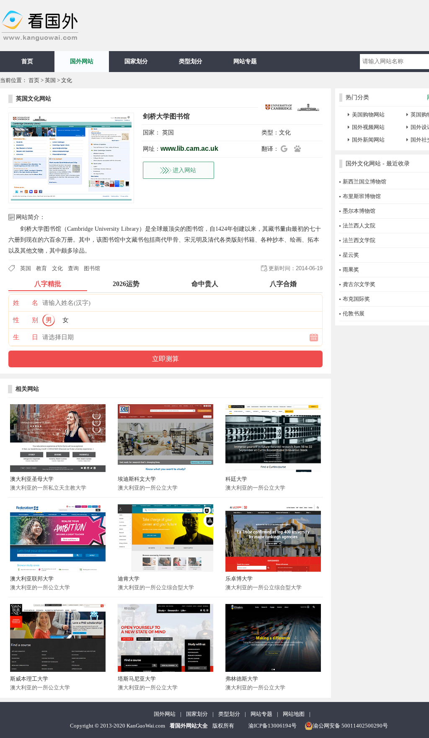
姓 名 (25, 302)
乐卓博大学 (239, 578)
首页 (27, 61)
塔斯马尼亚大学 (137, 679)
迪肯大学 (129, 578)
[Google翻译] (286, 148)
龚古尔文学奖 (359, 284)
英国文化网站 (33, 98)
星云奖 (351, 255)
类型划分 (190, 61)
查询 (73, 268)
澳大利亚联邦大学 (32, 578)
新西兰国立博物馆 (364, 181)
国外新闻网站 (368, 140)
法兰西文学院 (359, 240)
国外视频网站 (368, 127)
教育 (41, 268)
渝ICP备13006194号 (272, 726)
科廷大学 (236, 479)
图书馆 (92, 268)
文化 (66, 80)
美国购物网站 (368, 114)
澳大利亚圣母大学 (32, 479)
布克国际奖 (356, 299)
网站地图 (294, 714)
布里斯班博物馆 (362, 196)
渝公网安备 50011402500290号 (350, 726)
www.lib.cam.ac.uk (189, 148)
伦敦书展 (353, 313)
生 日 (25, 337)
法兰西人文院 (359, 225)
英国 (50, 80)
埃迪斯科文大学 (137, 479)
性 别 (25, 320)
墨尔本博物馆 (359, 211)
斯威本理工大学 (29, 679)
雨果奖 (351, 269)
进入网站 (184, 170)
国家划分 (136, 61)
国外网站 (81, 61)
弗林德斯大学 (241, 679)
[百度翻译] (300, 148)
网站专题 (245, 61)
